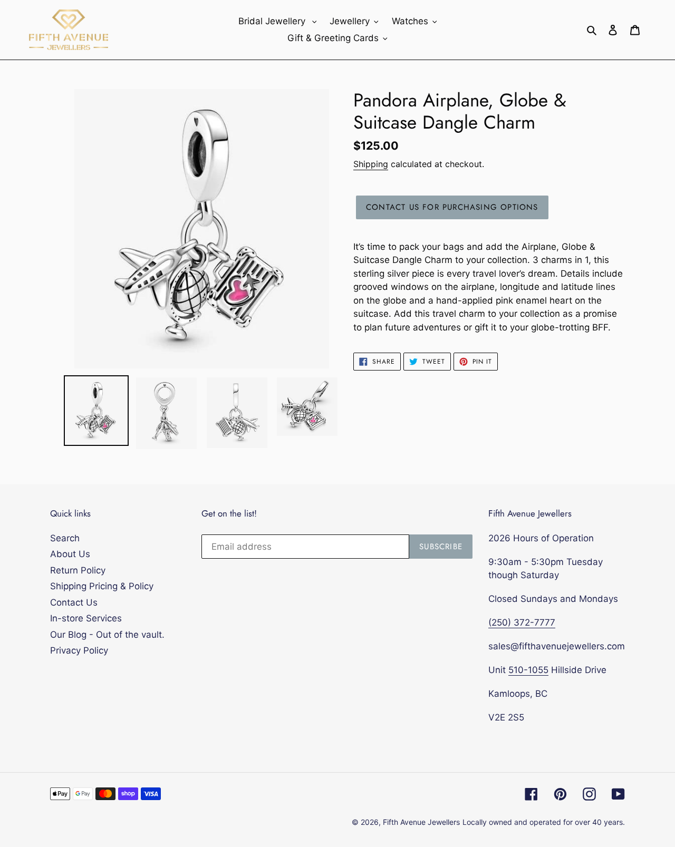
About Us (70, 554)
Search (65, 538)
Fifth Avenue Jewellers (421, 821)
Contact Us (74, 602)
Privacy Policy (79, 650)
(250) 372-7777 (521, 622)
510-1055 (528, 670)
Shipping (370, 164)
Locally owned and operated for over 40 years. (543, 821)
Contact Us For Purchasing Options (452, 207)
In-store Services (86, 618)
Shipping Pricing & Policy (101, 586)
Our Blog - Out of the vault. (107, 634)
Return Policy (77, 570)
